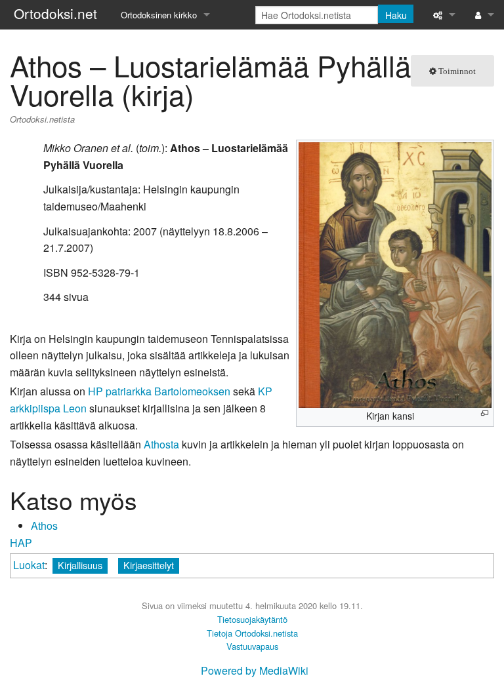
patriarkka (129, 391)
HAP (21, 542)
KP (265, 391)
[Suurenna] (485, 413)
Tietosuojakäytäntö (252, 619)
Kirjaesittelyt (148, 565)
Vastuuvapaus (252, 646)
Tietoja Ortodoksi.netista (252, 633)
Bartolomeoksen (192, 391)
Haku (396, 15)
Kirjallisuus (80, 565)
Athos (44, 525)
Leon (75, 408)
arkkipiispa (35, 408)
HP (95, 391)
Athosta (161, 444)
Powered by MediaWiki (254, 670)
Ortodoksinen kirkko (159, 15)
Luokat (29, 564)
